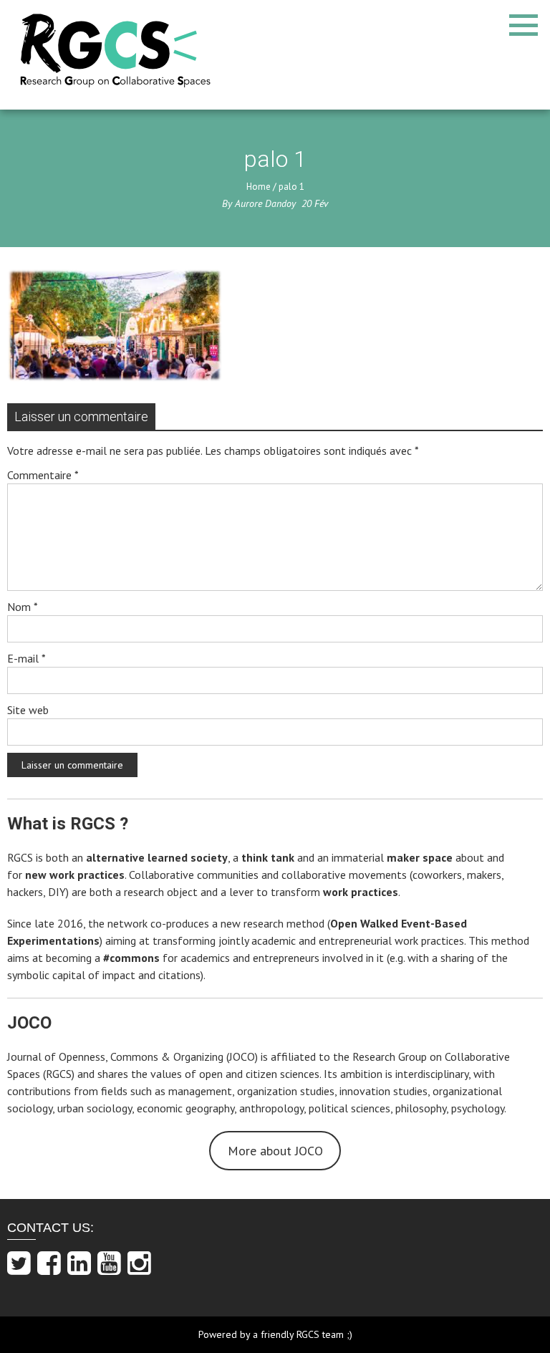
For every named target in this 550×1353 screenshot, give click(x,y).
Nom (22, 607)
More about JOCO (275, 1150)
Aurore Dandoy (265, 203)
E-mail (26, 658)
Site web (28, 710)
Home (258, 186)
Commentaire (43, 475)
